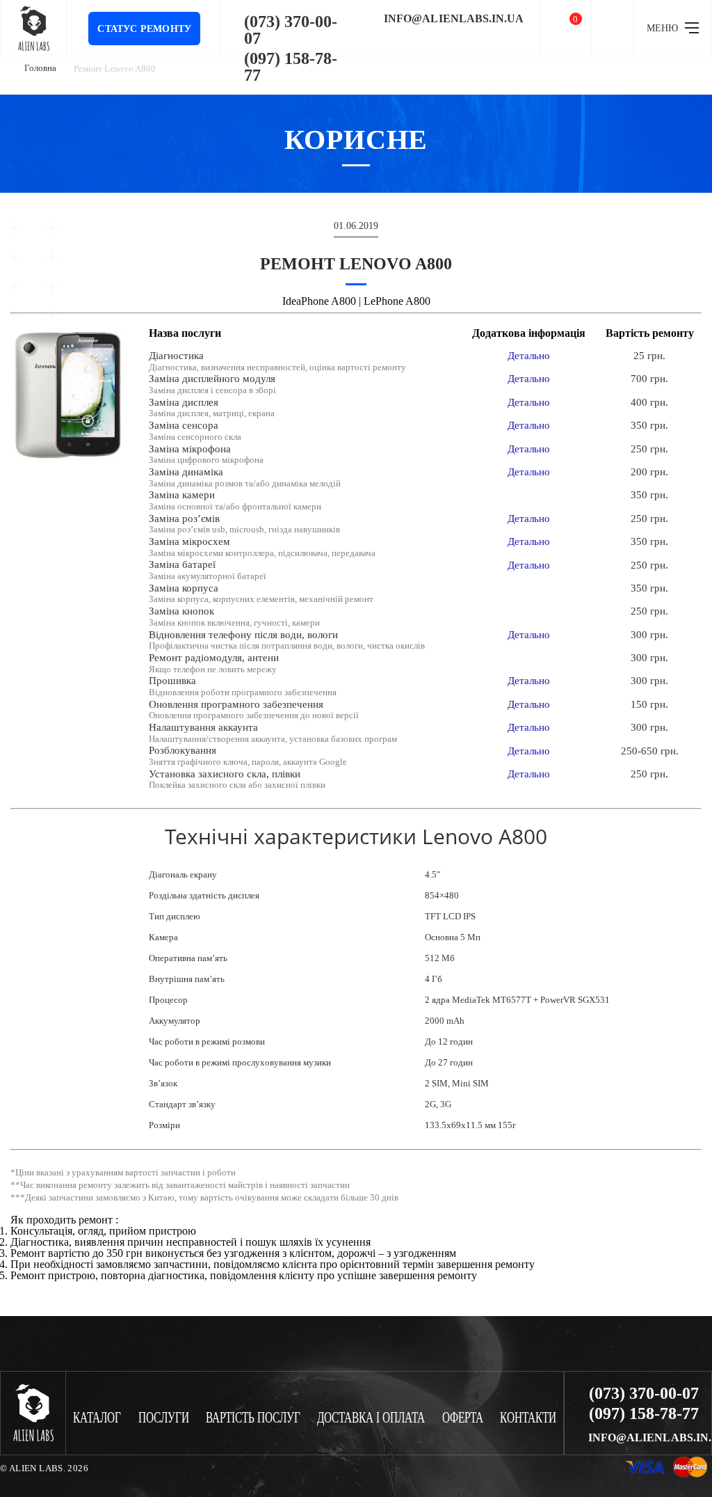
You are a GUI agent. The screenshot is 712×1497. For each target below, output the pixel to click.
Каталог (97, 1418)
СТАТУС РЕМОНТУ (144, 29)
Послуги (163, 1418)
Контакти (528, 1418)
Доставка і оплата (371, 1418)
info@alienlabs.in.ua (454, 18)
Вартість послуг (253, 1418)
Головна (40, 68)
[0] (566, 28)
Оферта (462, 1418)
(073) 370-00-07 (290, 30)
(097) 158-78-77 (290, 67)
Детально (529, 355)
